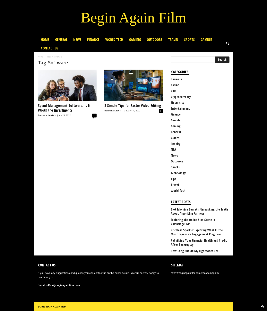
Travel (173, 39)
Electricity (177, 102)
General (61, 39)
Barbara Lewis (46, 115)
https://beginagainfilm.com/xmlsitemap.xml (195, 273)
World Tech (114, 39)
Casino (175, 85)
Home (45, 39)
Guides (175, 138)
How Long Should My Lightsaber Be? (194, 251)
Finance (93, 39)
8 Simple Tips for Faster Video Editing (132, 105)
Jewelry (175, 144)
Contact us (49, 48)
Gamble (206, 39)
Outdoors (154, 39)
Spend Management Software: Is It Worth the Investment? (64, 108)
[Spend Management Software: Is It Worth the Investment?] (67, 85)
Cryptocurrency (181, 97)
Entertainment (180, 108)
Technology (178, 173)
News (77, 39)
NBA (173, 149)
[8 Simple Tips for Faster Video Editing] (133, 85)
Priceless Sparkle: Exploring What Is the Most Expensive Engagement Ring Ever (197, 232)
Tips (173, 179)
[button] (227, 43)
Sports (189, 39)
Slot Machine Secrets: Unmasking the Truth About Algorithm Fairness (199, 211)
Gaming (135, 39)
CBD (173, 91)
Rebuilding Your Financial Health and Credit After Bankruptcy (199, 242)
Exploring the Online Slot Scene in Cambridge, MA (193, 222)
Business (176, 79)
